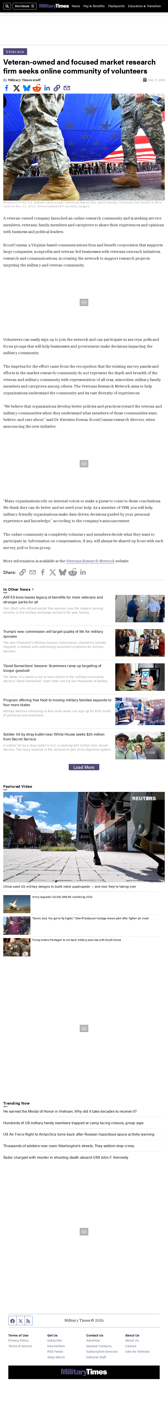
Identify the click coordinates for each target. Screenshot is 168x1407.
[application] (83, 837)
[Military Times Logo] (54, 6)
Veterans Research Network (90, 561)
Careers (130, 1346)
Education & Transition (144, 6)
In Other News (16, 589)
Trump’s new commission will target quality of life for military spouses (53, 634)
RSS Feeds (55, 1351)
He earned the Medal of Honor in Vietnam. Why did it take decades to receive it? (69, 1111)
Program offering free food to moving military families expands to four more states (57, 702)
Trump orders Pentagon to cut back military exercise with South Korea (76, 940)
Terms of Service (20, 1346)
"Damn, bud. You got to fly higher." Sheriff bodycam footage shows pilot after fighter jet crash (90, 918)
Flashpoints (116, 6)
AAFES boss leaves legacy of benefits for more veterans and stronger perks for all (53, 599)
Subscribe (54, 1340)
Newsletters (56, 1346)
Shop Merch (56, 1357)
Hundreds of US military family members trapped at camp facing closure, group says (73, 1122)
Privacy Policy (18, 1340)
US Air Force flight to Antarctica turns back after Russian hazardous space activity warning (78, 1134)
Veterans (15, 51)
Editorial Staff (96, 1357)
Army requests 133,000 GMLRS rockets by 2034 (62, 897)
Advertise (93, 1340)
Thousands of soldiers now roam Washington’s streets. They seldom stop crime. (69, 1145)
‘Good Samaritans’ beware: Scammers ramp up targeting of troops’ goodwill (52, 668)
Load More (84, 767)
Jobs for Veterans (137, 1351)
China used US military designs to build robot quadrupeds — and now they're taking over (69, 886)
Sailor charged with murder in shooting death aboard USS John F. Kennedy (65, 1157)
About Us (132, 1340)
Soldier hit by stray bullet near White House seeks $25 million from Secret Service (54, 736)
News (76, 6)
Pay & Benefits (94, 6)
